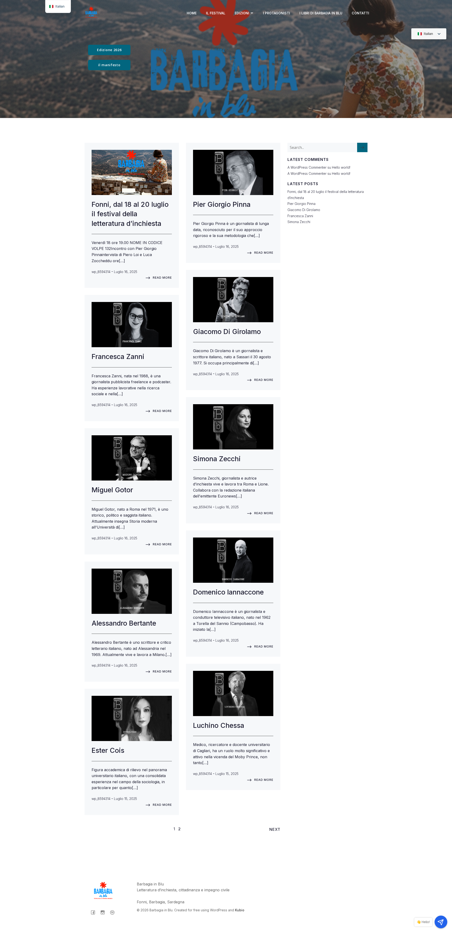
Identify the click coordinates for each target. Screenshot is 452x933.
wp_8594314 (101, 272)
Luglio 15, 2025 (226, 774)
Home (192, 13)
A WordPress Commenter (307, 173)
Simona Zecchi (299, 222)
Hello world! (341, 167)
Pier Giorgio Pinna (301, 204)
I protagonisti (276, 13)
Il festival (215, 13)
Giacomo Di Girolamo (303, 210)
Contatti (360, 13)
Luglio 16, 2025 (125, 272)
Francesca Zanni (300, 216)
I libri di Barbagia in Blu (320, 13)
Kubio (239, 910)
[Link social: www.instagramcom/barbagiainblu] (104, 912)
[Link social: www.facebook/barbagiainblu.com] (95, 912)
